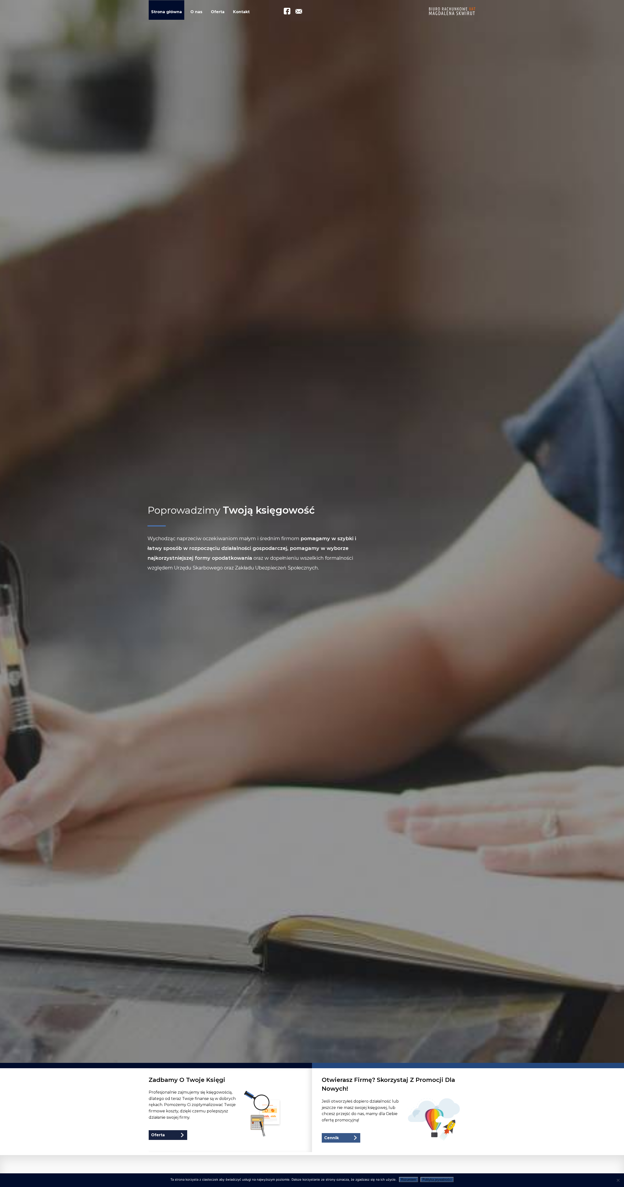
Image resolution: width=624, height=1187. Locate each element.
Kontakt (241, 12)
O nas (196, 12)
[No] (617, 1180)
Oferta (217, 12)
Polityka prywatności (437, 1179)
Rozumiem (408, 1179)
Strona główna (166, 12)
